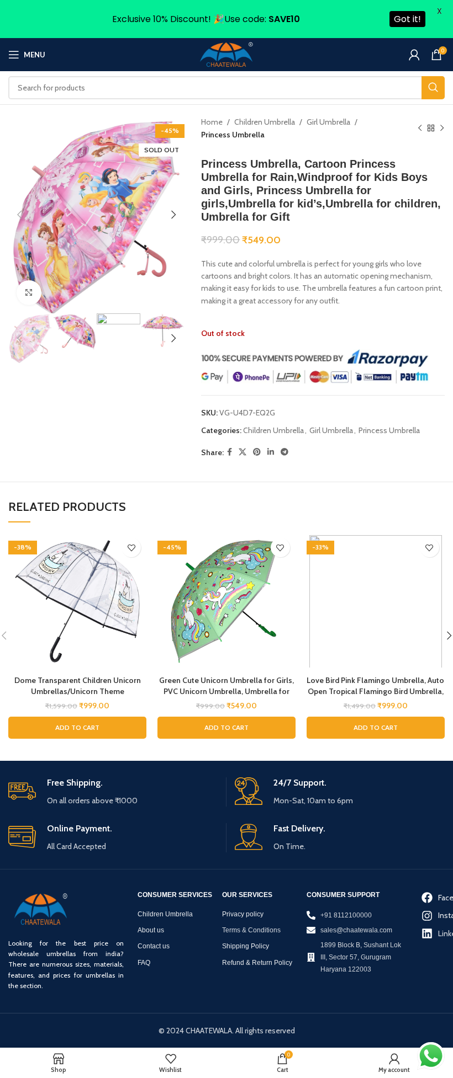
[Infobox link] (113, 792)
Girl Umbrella (328, 122)
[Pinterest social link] (257, 452)
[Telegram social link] (284, 452)
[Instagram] (425, 915)
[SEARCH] (433, 87)
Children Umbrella (264, 122)
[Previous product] (419, 128)
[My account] (414, 55)
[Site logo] (226, 54)
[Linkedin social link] (270, 452)
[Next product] (441, 128)
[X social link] (242, 452)
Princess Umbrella (233, 135)
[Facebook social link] (229, 452)
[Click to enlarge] (29, 292)
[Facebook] (425, 898)
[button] (77, 728)
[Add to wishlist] (131, 547)
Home (212, 122)
